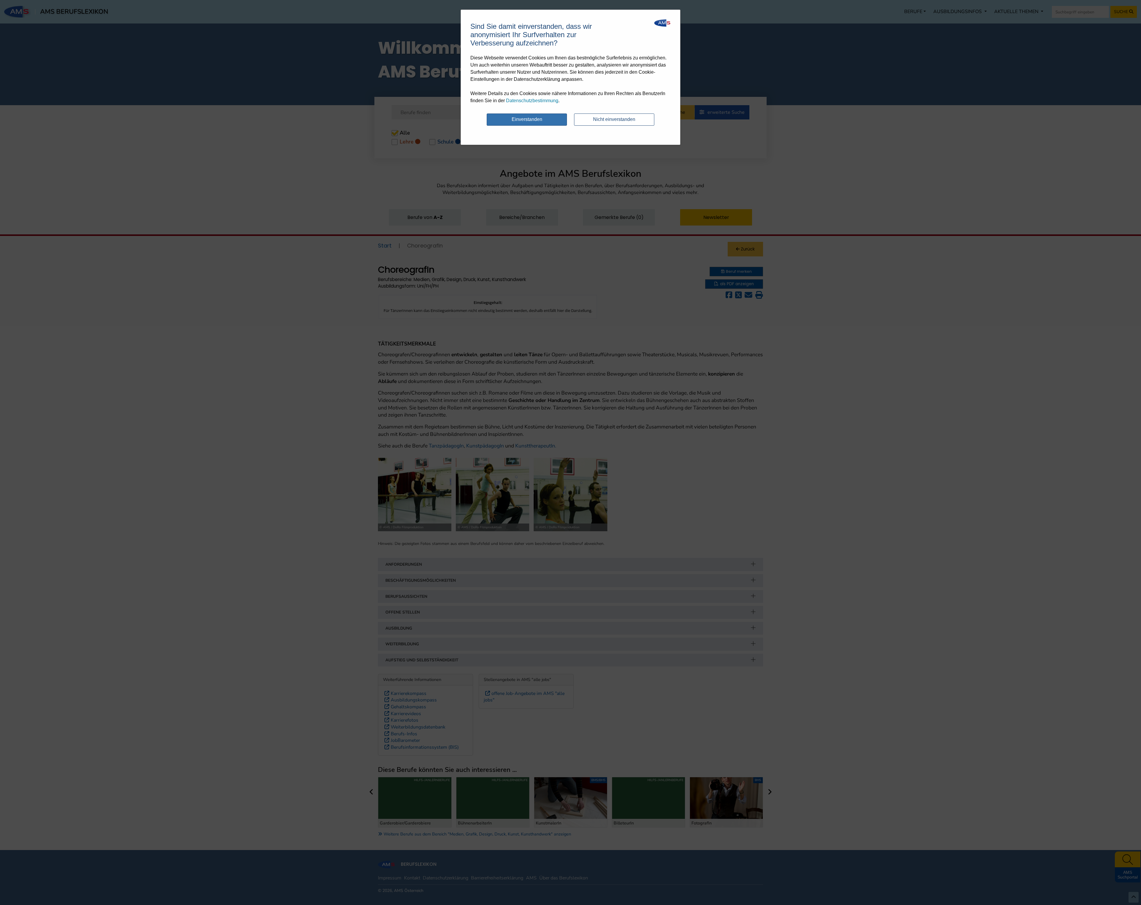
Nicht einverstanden (614, 119)
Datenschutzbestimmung (532, 100)
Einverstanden (527, 119)
